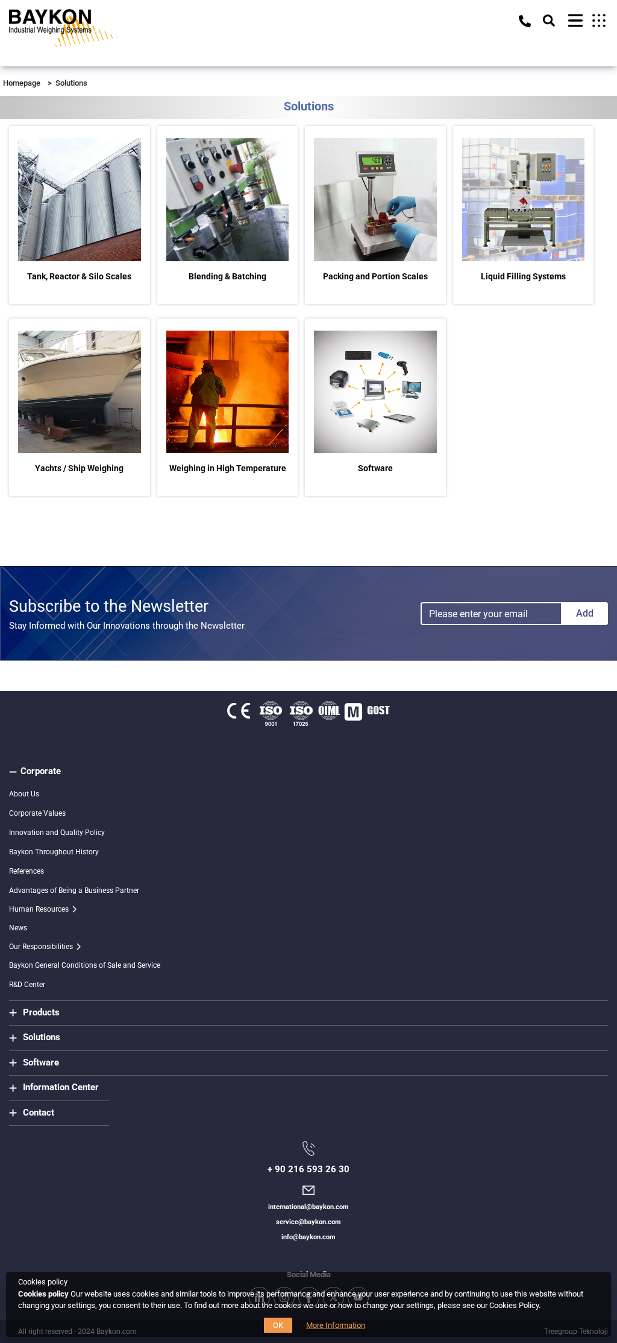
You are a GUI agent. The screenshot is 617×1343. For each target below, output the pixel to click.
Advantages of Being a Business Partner (74, 890)
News (18, 928)
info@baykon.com (308, 1237)
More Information (335, 1325)
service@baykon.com (308, 1222)
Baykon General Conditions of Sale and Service (84, 965)
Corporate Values (37, 813)
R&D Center (27, 984)
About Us (24, 794)
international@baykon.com (308, 1207)
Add (585, 613)
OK (278, 1325)
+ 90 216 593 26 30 (308, 1169)
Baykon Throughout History (54, 852)
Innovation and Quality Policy (57, 832)
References (26, 871)
